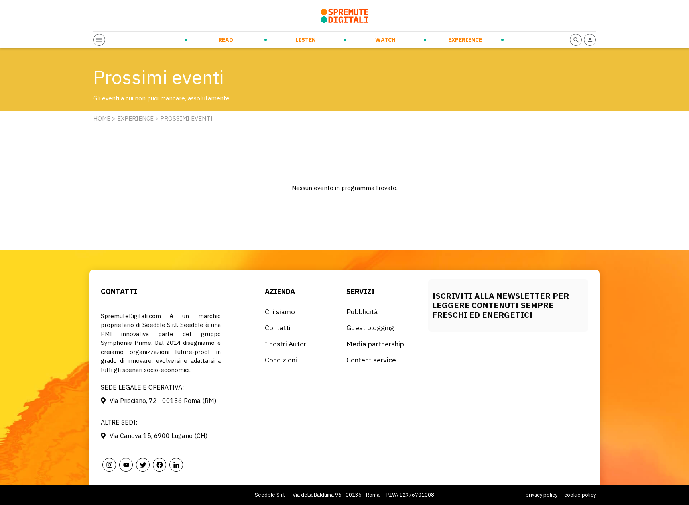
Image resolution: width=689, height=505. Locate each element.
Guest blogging (370, 327)
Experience (465, 39)
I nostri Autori (286, 343)
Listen (305, 39)
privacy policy (541, 494)
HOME (101, 118)
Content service (371, 359)
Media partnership (375, 343)
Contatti (278, 327)
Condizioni (281, 359)
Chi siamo (280, 311)
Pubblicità (362, 311)
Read (226, 39)
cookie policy (580, 494)
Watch (385, 39)
